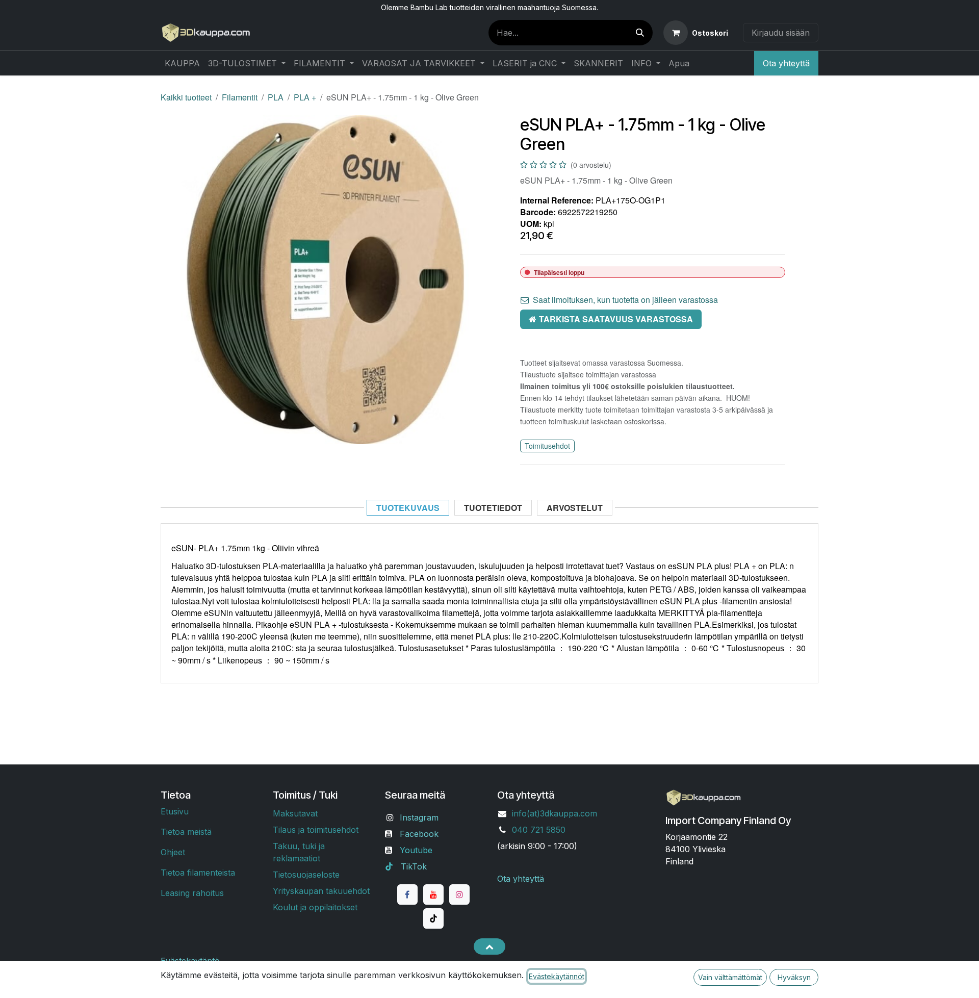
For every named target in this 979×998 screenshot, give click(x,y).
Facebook (419, 834)
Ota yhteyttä (786, 63)
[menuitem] (182, 63)
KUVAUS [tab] (408, 508)
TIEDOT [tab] (493, 508)
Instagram (419, 817)
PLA (276, 97)
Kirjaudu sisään (781, 33)
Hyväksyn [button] (794, 977)
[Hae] (640, 32)
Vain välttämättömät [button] (730, 977)
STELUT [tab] (575, 508)
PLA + (305, 97)
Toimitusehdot (547, 446)
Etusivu (175, 811)
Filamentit (239, 97)
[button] (489, 946)
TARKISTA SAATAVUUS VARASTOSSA (616, 319)
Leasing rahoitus (192, 893)
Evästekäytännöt (556, 976)
